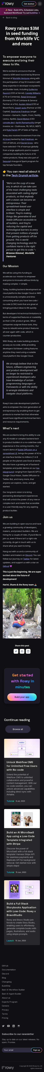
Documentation (9, 970)
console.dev (8, 122)
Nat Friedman (27, 139)
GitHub (5, 966)
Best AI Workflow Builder (13, 990)
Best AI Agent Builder (11, 994)
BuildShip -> (34, 13)
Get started (29, 4)
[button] (39, 3)
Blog (4, 978)
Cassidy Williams (32, 93)
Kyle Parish (12, 130)
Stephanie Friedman (20, 111)
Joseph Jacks (20, 107)
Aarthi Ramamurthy (25, 122)
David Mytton (23, 118)
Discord (5, 974)
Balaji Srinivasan (28, 96)
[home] (8, 4)
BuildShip (6, 986)
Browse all (18, 729)
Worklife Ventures (21, 78)
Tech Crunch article (24, 175)
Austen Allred (25, 104)
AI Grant (7, 139)
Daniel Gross (27, 142)
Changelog (6, 982)
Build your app (22, 697)
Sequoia (6, 161)
